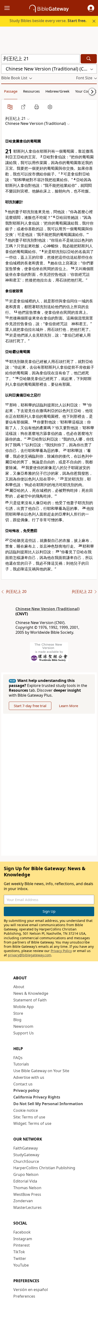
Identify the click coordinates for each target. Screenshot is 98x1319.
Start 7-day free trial (30, 705)
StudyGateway (26, 1154)
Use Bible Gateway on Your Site (41, 1070)
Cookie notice (25, 1110)
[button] (91, 8)
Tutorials (21, 1064)
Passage (10, 91)
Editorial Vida (25, 1181)
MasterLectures (27, 1207)
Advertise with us (28, 1077)
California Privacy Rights (36, 1097)
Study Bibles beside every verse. (48, 20)
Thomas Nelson (27, 1187)
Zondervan (23, 1200)
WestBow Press (27, 1194)
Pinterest (21, 1245)
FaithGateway (25, 1148)
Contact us (23, 1084)
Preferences (24, 1296)
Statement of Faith (30, 1000)
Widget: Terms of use (32, 1123)
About (18, 986)
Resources (31, 91)
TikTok (19, 1251)
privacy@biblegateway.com (29, 955)
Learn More (68, 705)
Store (18, 1013)
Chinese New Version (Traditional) (47, 608)
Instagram (22, 1238)
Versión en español (30, 1289)
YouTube (21, 1265)
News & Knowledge (30, 993)
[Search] (89, 58)
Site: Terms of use (29, 1117)
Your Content (85, 91)
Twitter (19, 1258)
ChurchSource (26, 1161)
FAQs (18, 1057)
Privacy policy (26, 1090)
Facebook (22, 1232)
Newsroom (23, 1026)
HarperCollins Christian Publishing (44, 1167)
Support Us (23, 1033)
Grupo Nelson (26, 1174)
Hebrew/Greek (57, 91)
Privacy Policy (61, 950)
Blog (17, 1019)
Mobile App (23, 1006)
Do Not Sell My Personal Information (48, 1103)
